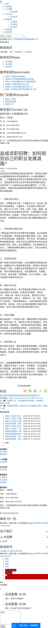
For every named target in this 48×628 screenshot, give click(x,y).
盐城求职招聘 (23, 39)
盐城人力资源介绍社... (14, 426)
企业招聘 (13, 11)
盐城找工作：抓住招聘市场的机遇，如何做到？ (26, 400)
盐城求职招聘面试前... (14, 433)
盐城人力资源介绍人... (14, 416)
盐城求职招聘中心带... (14, 431)
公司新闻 (13, 21)
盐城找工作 (33, 39)
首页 (7, 4)
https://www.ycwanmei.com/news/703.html (26, 398)
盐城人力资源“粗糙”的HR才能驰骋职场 (20, 81)
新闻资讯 (8, 19)
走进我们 (8, 6)
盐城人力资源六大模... (14, 421)
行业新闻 (13, 24)
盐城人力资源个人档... (14, 428)
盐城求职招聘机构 (18, 395)
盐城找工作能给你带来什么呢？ (17, 84)
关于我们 (3, 451)
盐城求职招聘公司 (32, 395)
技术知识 (13, 27)
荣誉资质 (3, 454)
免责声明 (37, 523)
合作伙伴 (8, 14)
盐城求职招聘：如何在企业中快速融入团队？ (25, 405)
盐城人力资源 (13, 39)
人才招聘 (8, 9)
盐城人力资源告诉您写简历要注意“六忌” (21, 89)
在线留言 (8, 29)
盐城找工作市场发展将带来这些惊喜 (19, 79)
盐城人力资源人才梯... (14, 418)
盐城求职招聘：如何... (14, 423)
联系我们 (8, 32)
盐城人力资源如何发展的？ (16, 76)
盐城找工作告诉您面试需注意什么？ (19, 86)
